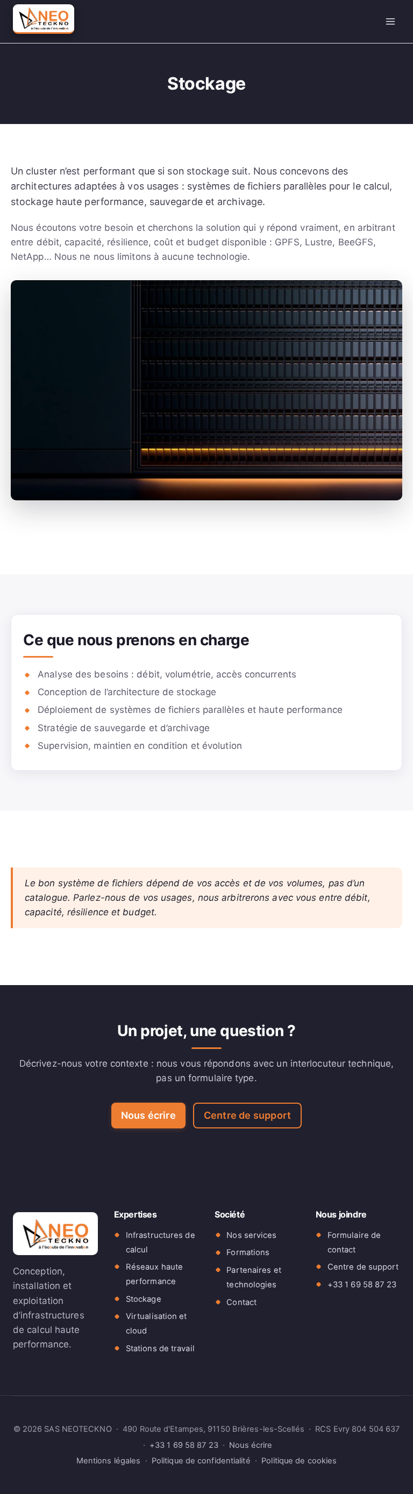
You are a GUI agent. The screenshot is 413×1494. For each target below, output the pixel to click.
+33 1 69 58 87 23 (362, 1284)
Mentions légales (108, 1461)
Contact (241, 1302)
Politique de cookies (299, 1461)
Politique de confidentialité (201, 1461)
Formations (247, 1252)
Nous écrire (148, 1115)
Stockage (143, 1299)
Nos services (251, 1235)
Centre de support (247, 1115)
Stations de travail (160, 1348)
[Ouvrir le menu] (390, 21)
